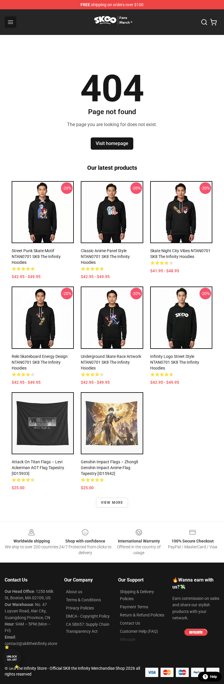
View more (112, 503)
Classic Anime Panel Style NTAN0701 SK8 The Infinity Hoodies (105, 256)
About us (74, 591)
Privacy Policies (80, 608)
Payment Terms (134, 607)
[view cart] (213, 22)
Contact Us (130, 623)
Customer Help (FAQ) (139, 631)
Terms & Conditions (83, 600)
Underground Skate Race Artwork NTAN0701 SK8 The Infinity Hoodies (111, 362)
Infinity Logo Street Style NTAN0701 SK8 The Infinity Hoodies (174, 362)
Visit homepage (112, 143)
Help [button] (213, 677)
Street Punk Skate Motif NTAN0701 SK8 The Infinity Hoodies (36, 256)
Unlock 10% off (12, 658)
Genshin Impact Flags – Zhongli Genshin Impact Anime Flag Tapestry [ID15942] (109, 467)
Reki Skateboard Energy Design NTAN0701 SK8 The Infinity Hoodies (40, 362)
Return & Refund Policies (142, 615)
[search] (204, 22)
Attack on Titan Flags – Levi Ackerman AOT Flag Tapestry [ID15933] (38, 467)
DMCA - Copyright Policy (88, 616)
